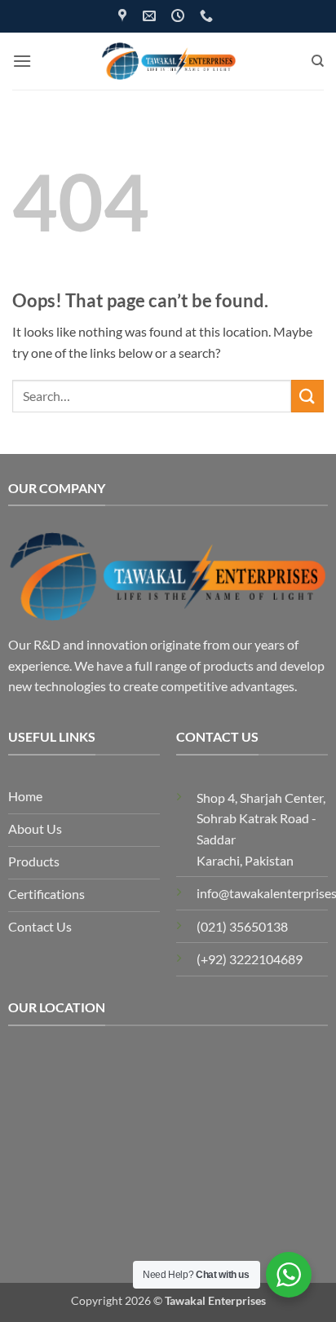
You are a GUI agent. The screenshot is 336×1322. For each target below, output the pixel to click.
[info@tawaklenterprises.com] (151, 16)
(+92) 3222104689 (250, 959)
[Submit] (307, 396)
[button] (22, 61)
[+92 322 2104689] (208, 16)
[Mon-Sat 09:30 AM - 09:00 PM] (179, 16)
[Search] (318, 61)
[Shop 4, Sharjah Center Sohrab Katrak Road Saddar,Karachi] (124, 16)
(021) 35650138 (242, 926)
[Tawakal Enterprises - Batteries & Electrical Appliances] (169, 61)
